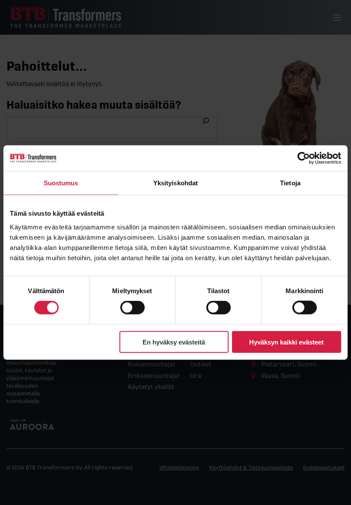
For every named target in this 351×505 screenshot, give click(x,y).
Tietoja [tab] (290, 183)
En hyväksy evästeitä (174, 341)
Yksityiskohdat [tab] (175, 183)
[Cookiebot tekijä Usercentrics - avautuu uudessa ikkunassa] (303, 158)
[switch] (132, 308)
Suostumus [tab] (61, 183)
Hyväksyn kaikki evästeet (286, 341)
